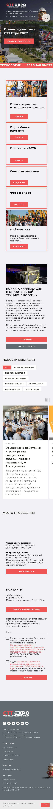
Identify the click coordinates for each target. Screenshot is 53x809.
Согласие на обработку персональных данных (21, 737)
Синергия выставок (24, 171)
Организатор (8, 759)
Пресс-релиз (8, 751)
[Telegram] (13, 723)
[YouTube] (27, 723)
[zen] (18, 723)
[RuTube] (22, 723)
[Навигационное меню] (49, 4)
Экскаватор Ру (36, 384)
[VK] (9, 723)
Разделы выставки (10, 747)
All (6, 367)
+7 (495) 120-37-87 (15, 597)
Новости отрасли (14, 384)
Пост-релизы (32, 389)
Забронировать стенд (11, 769)
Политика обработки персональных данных (20, 732)
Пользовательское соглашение (15, 735)
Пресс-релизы (12, 389)
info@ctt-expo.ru (9, 780)
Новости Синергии (24, 367)
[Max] (4, 723)
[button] (26, 346)
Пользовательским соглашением (26, 652)
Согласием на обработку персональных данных (22, 646)
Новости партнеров (15, 378)
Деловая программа (11, 755)
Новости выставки (15, 373)
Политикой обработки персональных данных (27, 648)
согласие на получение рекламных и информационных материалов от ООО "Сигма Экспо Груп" (26, 665)
